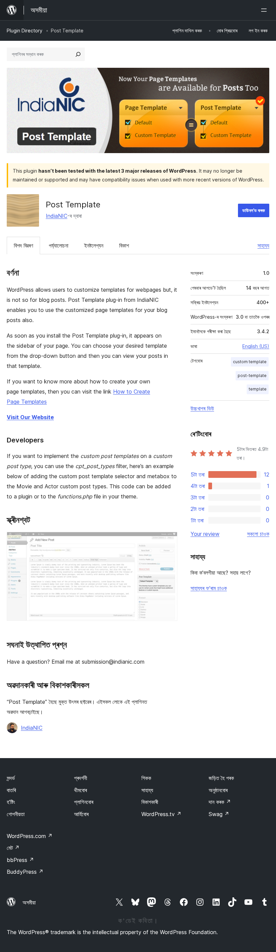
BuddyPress (25, 871)
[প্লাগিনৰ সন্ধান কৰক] (78, 54)
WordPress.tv (161, 814)
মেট (13, 847)
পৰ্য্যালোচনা (58, 245)
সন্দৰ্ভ (11, 778)
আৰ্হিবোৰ (81, 814)
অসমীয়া (29, 902)
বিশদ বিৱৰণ (23, 245)
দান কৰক (220, 802)
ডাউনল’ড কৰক (253, 210)
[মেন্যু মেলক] (265, 10)
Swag (219, 814)
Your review (205, 533)
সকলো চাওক (258, 533)
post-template (252, 375)
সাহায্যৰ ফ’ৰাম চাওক (209, 588)
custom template (250, 361)
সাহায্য (263, 245)
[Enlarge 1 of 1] (168, 541)
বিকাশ (124, 245)
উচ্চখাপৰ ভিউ (202, 408)
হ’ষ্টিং (11, 802)
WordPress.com (30, 836)
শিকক (146, 778)
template (258, 389)
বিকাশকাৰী (149, 802)
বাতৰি (11, 790)
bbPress (20, 860)
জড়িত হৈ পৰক (221, 778)
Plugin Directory (24, 30)
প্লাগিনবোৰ (83, 802)
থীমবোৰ (80, 790)
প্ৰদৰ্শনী (80, 778)
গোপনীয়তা (16, 814)
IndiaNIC (56, 215)
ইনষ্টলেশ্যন (93, 245)
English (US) (255, 346)
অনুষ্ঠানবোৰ (218, 790)
